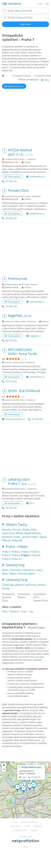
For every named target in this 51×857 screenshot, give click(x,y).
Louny (38, 570)
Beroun (17, 529)
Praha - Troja (27, 611)
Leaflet (28, 762)
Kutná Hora (8, 533)
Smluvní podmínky (29, 822)
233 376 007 (37, 419)
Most (5, 573)
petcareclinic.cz (37, 376)
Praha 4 (35, 551)
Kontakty (37, 826)
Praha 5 (6, 555)
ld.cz (32, 503)
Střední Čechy (16, 525)
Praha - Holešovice (10, 611)
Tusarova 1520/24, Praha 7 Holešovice (20, 362)
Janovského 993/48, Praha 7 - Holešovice (20, 489)
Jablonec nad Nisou (25, 584)
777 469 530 (11, 306)
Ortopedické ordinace (21, 75)
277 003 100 (11, 181)
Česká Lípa (8, 584)
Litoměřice (28, 570)
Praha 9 (6, 558)
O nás (27, 826)
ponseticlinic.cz (37, 213)
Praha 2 (16, 551)
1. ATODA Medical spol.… (31, 767)
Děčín (5, 570)
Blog (26, 846)
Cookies (34, 830)
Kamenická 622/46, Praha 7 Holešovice (20, 400)
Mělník (19, 533)
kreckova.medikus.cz (15, 419)
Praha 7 (25, 555)
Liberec (41, 584)
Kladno (26, 529)
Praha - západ (38, 536)
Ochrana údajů (20, 830)
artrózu (45, 651)
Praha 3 (25, 551)
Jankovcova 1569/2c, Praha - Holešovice (20, 321)
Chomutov (15, 570)
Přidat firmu (15, 826)
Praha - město (16, 547)
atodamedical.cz (37, 176)
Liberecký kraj (16, 580)
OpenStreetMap (40, 762)
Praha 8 (36, 555)
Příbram (6, 540)
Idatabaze (14, 3)
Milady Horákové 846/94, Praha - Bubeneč (21, 284)
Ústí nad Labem (26, 573)
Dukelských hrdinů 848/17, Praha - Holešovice (23, 196)
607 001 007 (11, 218)
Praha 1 (6, 551)
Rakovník (17, 540)
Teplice (12, 573)
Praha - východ (22, 536)
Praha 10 (16, 558)
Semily (5, 588)
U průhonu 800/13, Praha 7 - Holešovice (20, 159)
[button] (23, 788)
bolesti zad (33, 656)
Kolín (33, 529)
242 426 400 (11, 507)
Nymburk (7, 536)
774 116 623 (11, 381)
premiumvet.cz (37, 301)
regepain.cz (35, 335)
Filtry (46, 80)
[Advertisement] (25, 118)
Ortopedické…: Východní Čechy (9, 597)
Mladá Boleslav (32, 533)
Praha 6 (16, 555)
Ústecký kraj (15, 565)
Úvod (15, 822)
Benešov (6, 529)
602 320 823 (11, 340)
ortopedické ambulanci (31, 713)
